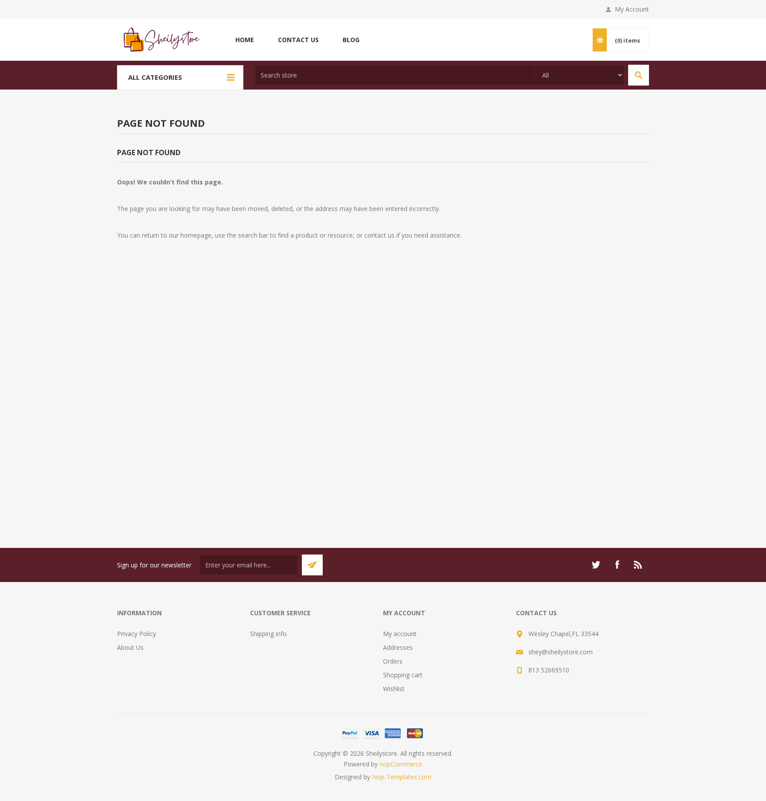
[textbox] (395, 75)
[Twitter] (596, 565)
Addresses (398, 647)
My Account (632, 9)
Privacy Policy (136, 633)
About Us (130, 647)
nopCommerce (400, 764)
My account (400, 633)
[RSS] (638, 565)
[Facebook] (617, 565)
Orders (393, 661)
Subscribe (312, 565)
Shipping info (268, 633)
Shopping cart (402, 675)
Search (638, 75)
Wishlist (394, 688)
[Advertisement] (383, 415)
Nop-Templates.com (401, 777)
